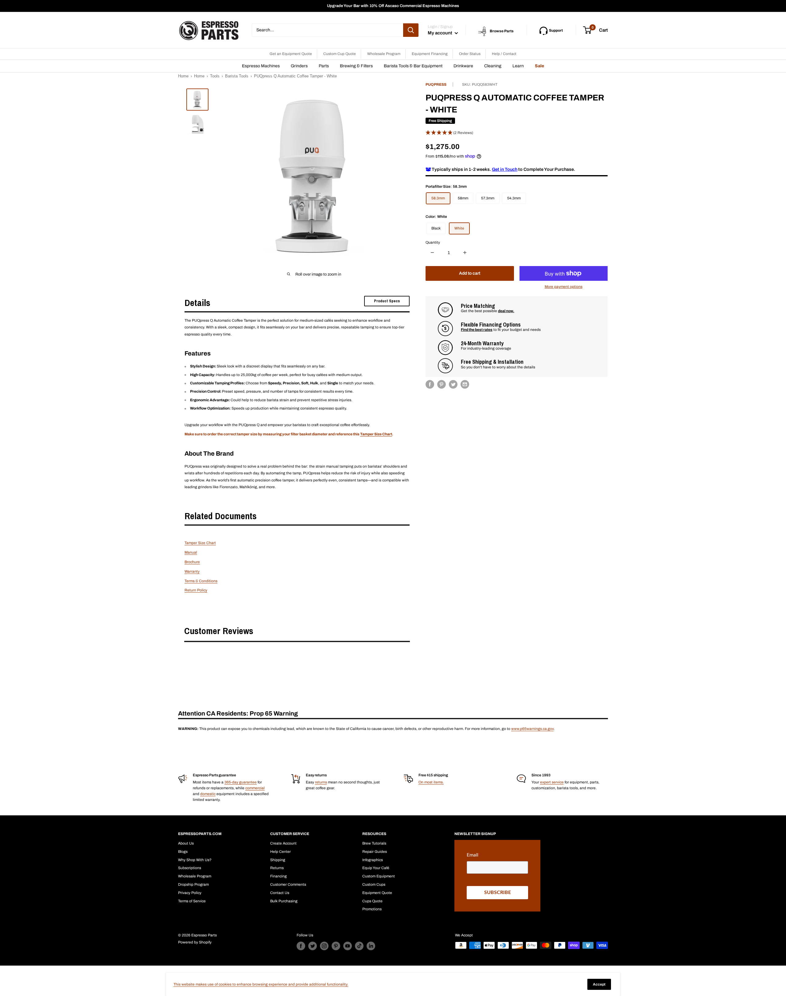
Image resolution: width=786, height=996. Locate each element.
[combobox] (327, 30)
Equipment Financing (430, 54)
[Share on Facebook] (430, 384)
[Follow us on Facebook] (301, 946)
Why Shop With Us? (195, 860)
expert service (552, 782)
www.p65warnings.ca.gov (532, 729)
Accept (599, 984)
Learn (518, 66)
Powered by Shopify (195, 942)
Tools (215, 76)
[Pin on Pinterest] (441, 384)
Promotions (372, 909)
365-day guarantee (240, 782)
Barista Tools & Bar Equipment (413, 66)
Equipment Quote (377, 893)
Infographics (372, 860)
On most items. (431, 782)
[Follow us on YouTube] (347, 946)
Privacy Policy (189, 893)
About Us (186, 843)
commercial (255, 788)
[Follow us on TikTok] (359, 946)
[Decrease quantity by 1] (432, 252)
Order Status (470, 54)
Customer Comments (288, 884)
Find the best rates (476, 329)
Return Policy (196, 590)
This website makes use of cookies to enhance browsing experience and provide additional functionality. (260, 984)
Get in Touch (504, 169)
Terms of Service (192, 901)
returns (321, 782)
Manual (191, 552)
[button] (517, 132)
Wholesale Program (383, 54)
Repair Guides (374, 851)
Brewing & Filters (356, 66)
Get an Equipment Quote (291, 54)
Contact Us (279, 893)
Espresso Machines (261, 66)
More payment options (563, 286)
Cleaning (492, 66)
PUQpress (436, 84)
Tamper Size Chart (376, 434)
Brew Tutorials (374, 843)
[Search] (410, 30)
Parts (324, 66)
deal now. (506, 311)
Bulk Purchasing (284, 901)
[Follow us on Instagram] (324, 946)
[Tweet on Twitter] (453, 384)
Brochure (192, 562)
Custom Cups (373, 884)
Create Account (283, 843)
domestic (208, 794)
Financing (278, 876)
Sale (539, 66)
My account (440, 32)
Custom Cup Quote (339, 54)
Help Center (280, 851)
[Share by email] (465, 384)
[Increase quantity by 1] (464, 252)
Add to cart (469, 273)
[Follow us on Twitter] (312, 946)
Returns (277, 868)
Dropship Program (193, 884)
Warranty (192, 571)
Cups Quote (372, 901)
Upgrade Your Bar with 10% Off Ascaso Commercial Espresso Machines (393, 6)
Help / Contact (504, 54)
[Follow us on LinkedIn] (371, 946)
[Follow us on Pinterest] (336, 946)
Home (183, 76)
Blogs (183, 851)
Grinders (299, 66)
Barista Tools (236, 76)
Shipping (277, 860)
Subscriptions (189, 868)
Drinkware (463, 66)
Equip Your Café (375, 868)
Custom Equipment (378, 876)
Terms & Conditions (201, 581)
